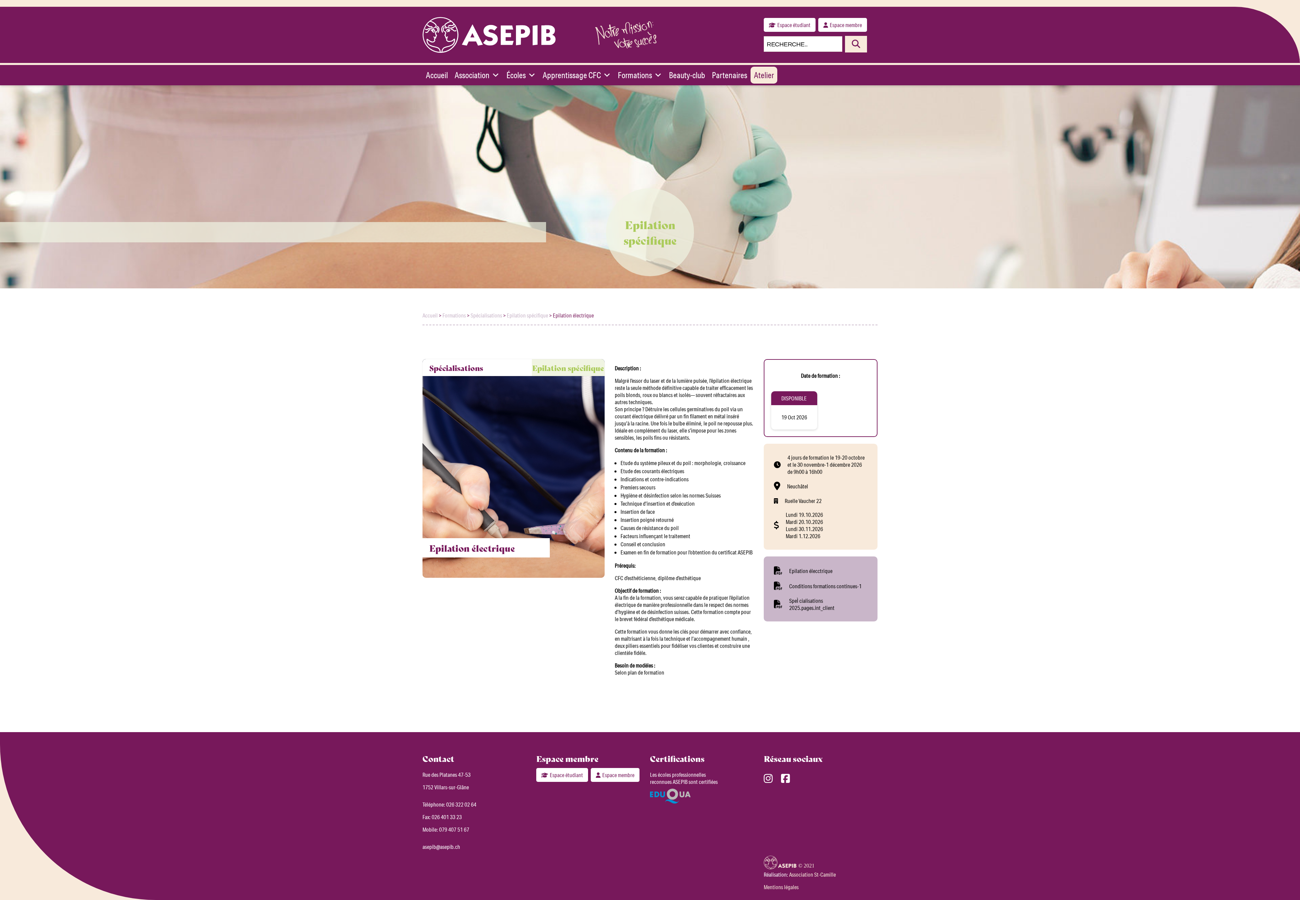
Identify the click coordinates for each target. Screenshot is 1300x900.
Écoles (516, 75)
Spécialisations (486, 315)
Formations (635, 75)
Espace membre (846, 24)
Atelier (764, 75)
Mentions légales (781, 887)
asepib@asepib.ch (441, 846)
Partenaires (729, 75)
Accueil (437, 75)
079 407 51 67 (454, 829)
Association (472, 75)
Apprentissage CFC (572, 75)
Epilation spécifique (527, 315)
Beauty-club (687, 75)
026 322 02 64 (461, 804)
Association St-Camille (812, 874)
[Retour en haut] (1284, 883)
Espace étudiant (793, 24)
